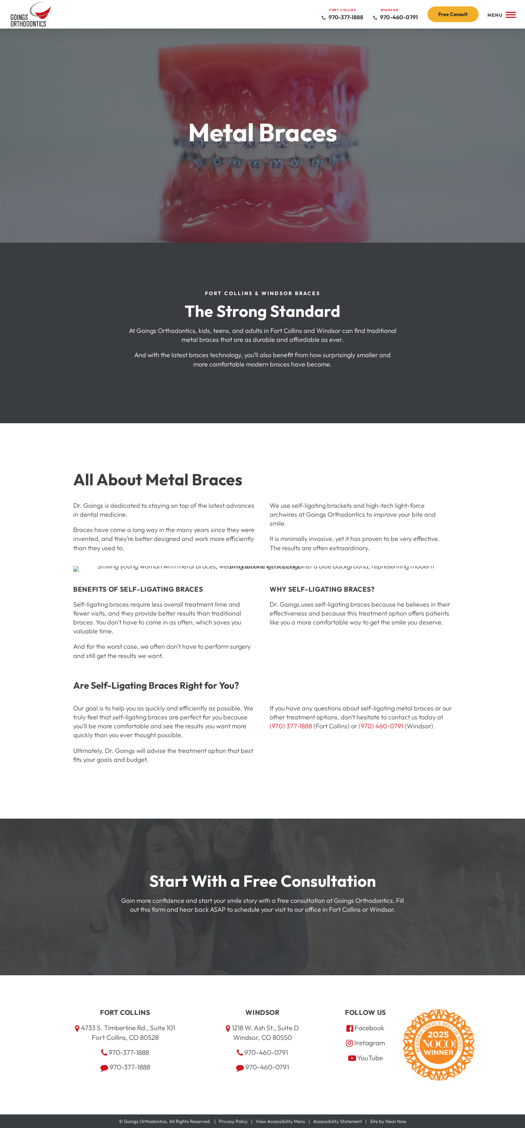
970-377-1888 (345, 17)
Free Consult (453, 14)
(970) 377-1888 (291, 726)
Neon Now (395, 1121)
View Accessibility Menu (280, 1121)
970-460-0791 (398, 17)
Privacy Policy (233, 1121)
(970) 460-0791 (381, 726)
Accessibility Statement (337, 1121)
